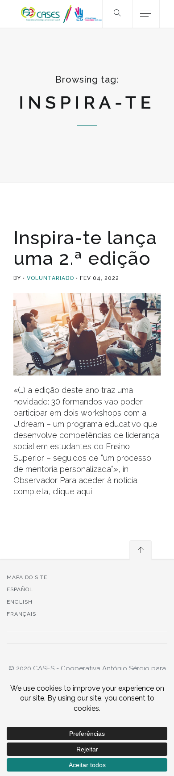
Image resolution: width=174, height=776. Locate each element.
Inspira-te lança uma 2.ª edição (85, 248)
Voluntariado (50, 278)
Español (20, 589)
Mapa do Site (27, 577)
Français (21, 614)
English (20, 602)
